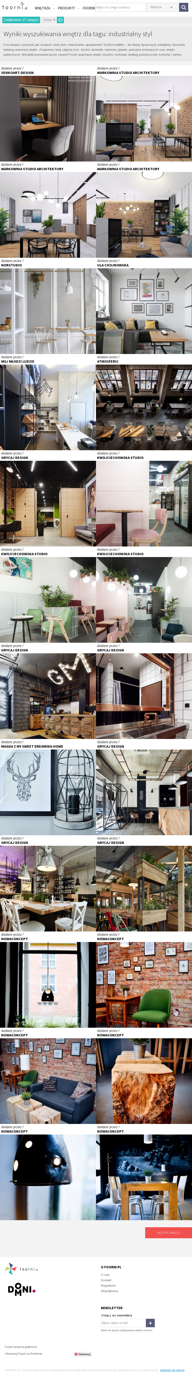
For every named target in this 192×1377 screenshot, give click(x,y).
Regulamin (108, 1285)
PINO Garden (144, 883)
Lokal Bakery (48, 402)
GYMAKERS (48, 691)
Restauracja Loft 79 (144, 402)
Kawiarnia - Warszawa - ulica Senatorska (144, 498)
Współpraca (109, 1291)
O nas (105, 1275)
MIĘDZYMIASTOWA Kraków (48, 883)
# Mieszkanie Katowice (144, 113)
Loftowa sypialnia (48, 787)
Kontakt (106, 1280)
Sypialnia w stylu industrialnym (48, 113)
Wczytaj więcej (168, 1233)
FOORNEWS (91, 8)
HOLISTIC (48, 498)
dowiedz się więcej (172, 1370)
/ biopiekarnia (48, 306)
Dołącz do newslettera (116, 1315)
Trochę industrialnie (144, 306)
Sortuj (47, 20)
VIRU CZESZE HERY (144, 787)
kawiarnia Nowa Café (48, 979)
